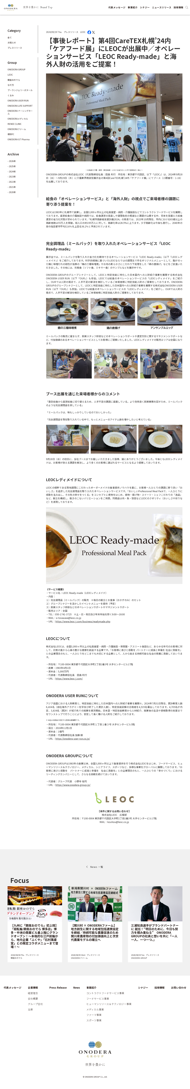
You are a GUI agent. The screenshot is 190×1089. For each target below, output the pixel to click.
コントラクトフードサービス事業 (105, 993)
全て (10, 37)
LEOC (83, 31)
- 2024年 (12, 171)
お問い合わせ (178, 987)
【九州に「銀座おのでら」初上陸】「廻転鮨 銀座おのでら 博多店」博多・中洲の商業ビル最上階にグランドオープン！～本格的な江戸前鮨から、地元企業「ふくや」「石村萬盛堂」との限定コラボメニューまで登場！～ (34, 936)
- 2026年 (12, 161)
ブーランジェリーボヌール (20, 90)
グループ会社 (35, 1004)
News (76, 987)
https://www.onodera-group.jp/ (72, 785)
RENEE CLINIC (15, 123)
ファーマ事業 (94, 1014)
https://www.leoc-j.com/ (69, 678)
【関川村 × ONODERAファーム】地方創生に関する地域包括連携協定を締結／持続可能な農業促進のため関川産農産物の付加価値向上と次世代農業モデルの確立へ (94, 932)
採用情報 (178, 7)
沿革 (30, 1009)
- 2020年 (12, 192)
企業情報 (33, 987)
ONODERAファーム (17, 129)
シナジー (145, 7)
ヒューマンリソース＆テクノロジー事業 (109, 1004)
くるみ (11, 95)
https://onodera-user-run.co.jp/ (72, 738)
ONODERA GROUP (16, 69)
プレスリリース (71, 31)
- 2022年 (12, 181)
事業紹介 (133, 7)
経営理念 (33, 993)
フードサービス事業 (97, 998)
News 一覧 (96, 867)
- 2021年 (12, 186)
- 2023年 (12, 176)
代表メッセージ (117, 7)
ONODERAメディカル (18, 118)
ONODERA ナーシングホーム (20, 112)
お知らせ (12, 42)
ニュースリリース (161, 7)
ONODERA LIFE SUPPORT (20, 105)
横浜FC (11, 134)
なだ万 (11, 85)
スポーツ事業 (94, 1020)
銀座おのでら (14, 79)
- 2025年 (12, 166)
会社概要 (33, 998)
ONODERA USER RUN (18, 100)
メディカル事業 (95, 1009)
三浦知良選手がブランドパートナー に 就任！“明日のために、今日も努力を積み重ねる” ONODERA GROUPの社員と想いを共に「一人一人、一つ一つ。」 (155, 932)
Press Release (58, 987)
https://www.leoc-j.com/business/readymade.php (82, 621)
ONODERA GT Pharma (19, 139)
